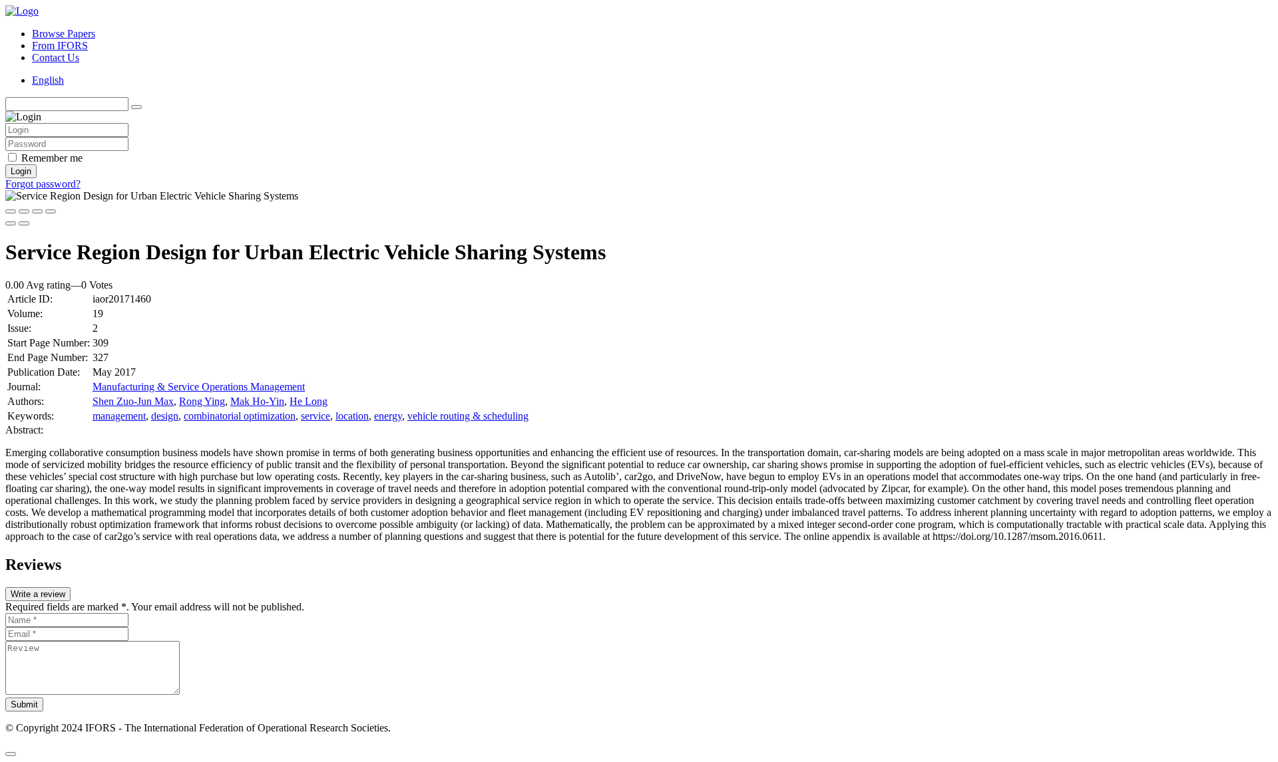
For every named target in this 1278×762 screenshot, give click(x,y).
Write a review (38, 594)
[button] (10, 754)
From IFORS (60, 45)
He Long (308, 401)
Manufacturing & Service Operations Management (199, 386)
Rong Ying (202, 401)
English (48, 80)
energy (388, 416)
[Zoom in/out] (50, 211)
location (352, 416)
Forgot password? (43, 184)
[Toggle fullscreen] (37, 211)
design (164, 416)
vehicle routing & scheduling (468, 416)
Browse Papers (63, 33)
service (315, 416)
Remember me (52, 158)
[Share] (24, 211)
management (119, 416)
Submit (24, 704)
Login (21, 171)
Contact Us (55, 57)
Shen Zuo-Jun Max (133, 401)
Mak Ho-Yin (257, 401)
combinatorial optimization (240, 416)
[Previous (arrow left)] (10, 223)
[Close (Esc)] (10, 211)
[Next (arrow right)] (24, 223)
